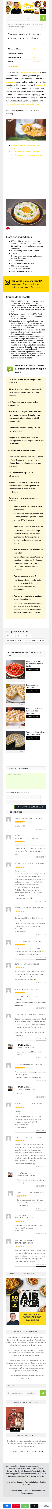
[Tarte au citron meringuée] (15, 693)
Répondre (40, 829)
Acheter (15, 1430)
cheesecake (11, 82)
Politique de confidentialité (35, 1491)
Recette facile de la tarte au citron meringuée (34, 710)
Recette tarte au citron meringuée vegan (35, 733)
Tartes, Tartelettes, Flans (34, 640)
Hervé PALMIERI (23, 1045)
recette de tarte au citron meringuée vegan (22, 104)
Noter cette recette (12, 792)
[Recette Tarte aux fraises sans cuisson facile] (15, 669)
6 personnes (36, 62)
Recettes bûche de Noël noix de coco (23, 1468)
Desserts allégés (24, 636)
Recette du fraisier (37, 1476)
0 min (33, 57)
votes (21, 66)
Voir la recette (33, 669)
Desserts (10, 636)
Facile (34, 49)
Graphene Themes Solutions (27, 1482)
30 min (34, 53)
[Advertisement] (26, 178)
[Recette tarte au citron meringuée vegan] (15, 740)
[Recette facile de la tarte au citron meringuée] (15, 716)
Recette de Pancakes (16, 1476)
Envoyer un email (37, 1451)
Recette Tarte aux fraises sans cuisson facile (34, 663)
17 (45, 44)
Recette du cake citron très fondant (25, 152)
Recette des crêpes (32, 1474)
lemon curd (40, 85)
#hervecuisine (37, 287)
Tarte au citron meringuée (32, 686)
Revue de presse (27, 1493)
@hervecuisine (29, 284)
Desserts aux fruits (14, 640)
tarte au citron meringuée (29, 72)
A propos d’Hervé (15, 1491)
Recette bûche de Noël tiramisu (18, 1471)
